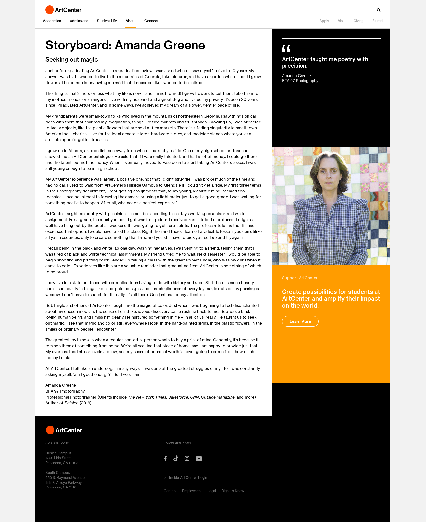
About (131, 21)
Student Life (107, 21)
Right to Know (232, 491)
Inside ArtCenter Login (188, 478)
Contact (170, 491)
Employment (192, 491)
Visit (341, 21)
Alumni (377, 21)
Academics (52, 21)
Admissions (79, 21)
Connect (151, 21)
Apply (324, 21)
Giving (358, 21)
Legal (211, 491)
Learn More (300, 321)
